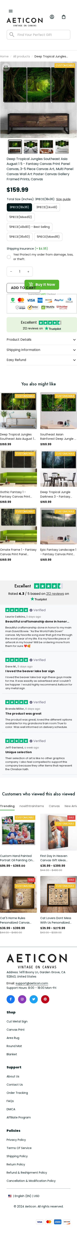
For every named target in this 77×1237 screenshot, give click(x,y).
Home (4, 56)
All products (21, 56)
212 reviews (55, 593)
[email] (32, 983)
